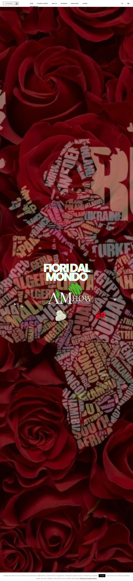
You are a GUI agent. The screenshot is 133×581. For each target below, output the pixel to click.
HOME (31, 3)
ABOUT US (54, 3)
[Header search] (122, 3)
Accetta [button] (102, 575)
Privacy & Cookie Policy (88, 578)
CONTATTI (84, 3)
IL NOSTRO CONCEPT (42, 3)
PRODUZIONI (64, 3)
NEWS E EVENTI (74, 3)
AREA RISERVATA (34, 6)
